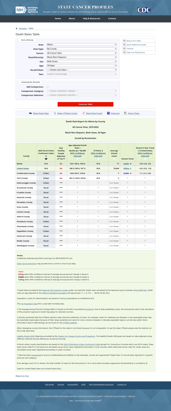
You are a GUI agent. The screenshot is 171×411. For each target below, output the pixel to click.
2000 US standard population (54, 293)
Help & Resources (91, 18)
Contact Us (121, 384)
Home (58, 18)
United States (23, 168)
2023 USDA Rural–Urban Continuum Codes (82, 344)
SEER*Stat (142, 290)
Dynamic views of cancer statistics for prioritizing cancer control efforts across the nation (85, 11)
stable (126, 163)
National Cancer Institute (115, 396)
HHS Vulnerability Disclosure (101, 384)
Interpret (115, 113)
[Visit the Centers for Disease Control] (144, 9)
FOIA (83, 384)
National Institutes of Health (90, 396)
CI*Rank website (70, 323)
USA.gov (131, 396)
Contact (112, 18)
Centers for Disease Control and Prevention (76, 336)
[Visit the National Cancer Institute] (27, 8)
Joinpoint (90, 309)
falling (126, 168)
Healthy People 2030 (25, 336)
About (72, 18)
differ (52, 312)
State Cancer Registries (27, 263)
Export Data (133, 113)
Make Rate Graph (94, 113)
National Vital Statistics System (55, 290)
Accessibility (73, 384)
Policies (60, 384)
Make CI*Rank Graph (67, 113)
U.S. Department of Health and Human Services (56, 396)
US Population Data (29, 304)
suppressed (36, 355)
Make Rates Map (41, 113)
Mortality (23, 28)
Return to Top (22, 376)
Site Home (49, 384)
